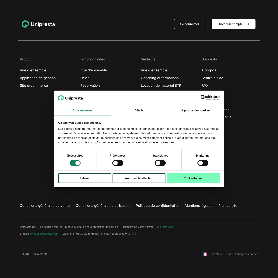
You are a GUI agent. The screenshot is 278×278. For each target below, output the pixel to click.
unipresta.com (165, 226)
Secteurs (148, 59)
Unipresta (209, 59)
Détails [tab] (139, 110)
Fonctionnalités (92, 59)
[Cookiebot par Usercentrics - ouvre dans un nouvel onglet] (203, 98)
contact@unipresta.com (44, 233)
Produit (26, 59)
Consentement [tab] (82, 110)
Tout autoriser (193, 178)
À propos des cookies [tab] (195, 110)
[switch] (117, 163)
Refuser (84, 178)
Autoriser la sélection (139, 178)
